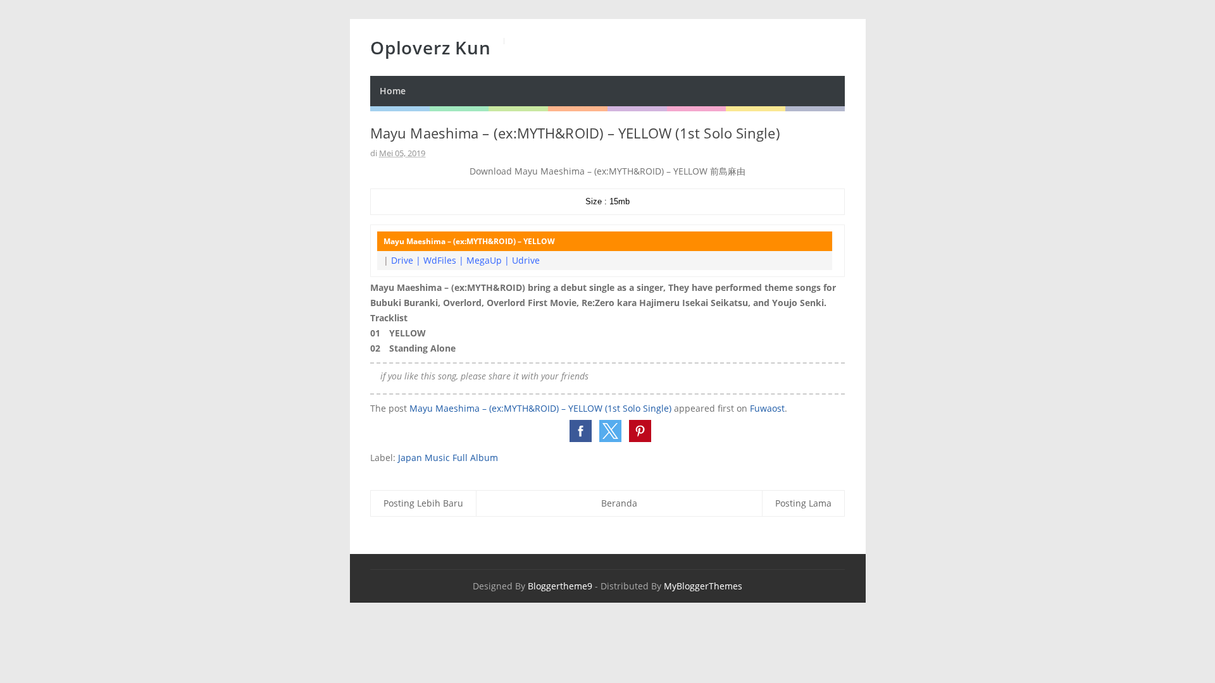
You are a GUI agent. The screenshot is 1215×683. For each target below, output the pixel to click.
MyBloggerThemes (703, 586)
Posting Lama (803, 503)
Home (393, 91)
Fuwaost (767, 408)
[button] (581, 431)
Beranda (619, 503)
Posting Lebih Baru (423, 503)
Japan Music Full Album (448, 458)
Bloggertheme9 (560, 586)
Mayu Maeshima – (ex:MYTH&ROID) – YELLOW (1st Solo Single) (540, 408)
